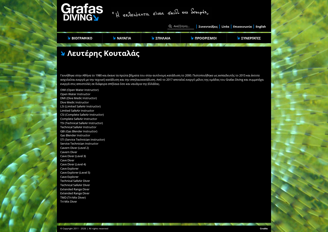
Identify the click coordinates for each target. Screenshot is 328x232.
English (261, 27)
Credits (264, 228)
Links (225, 27)
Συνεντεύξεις (208, 27)
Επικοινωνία (242, 27)
